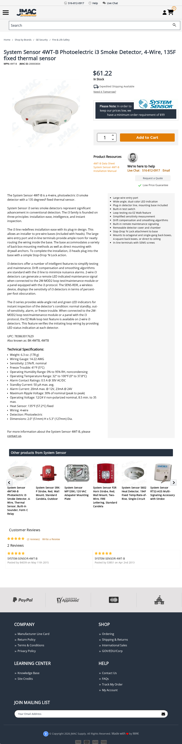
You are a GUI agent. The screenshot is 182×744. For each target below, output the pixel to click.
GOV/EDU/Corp (112, 651)
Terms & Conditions (30, 645)
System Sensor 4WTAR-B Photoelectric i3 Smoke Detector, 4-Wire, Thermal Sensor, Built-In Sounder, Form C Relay (19, 500)
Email (166, 170)
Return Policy (26, 640)
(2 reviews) (33, 539)
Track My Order (112, 684)
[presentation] (0, 614)
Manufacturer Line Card (33, 634)
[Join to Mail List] (163, 714)
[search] (173, 25)
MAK (136, 733)
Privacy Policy (26, 651)
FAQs (105, 679)
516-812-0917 (151, 170)
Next (174, 483)
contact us (14, 436)
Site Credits (25, 679)
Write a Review (51, 539)
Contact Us (109, 673)
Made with (119, 733)
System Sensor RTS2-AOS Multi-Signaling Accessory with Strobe (162, 493)
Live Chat (133, 170)
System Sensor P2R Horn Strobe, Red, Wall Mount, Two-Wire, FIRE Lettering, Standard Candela (105, 497)
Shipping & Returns (114, 640)
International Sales (114, 645)
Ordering (107, 634)
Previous (10, 483)
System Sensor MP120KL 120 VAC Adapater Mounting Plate (77, 493)
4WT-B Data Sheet (104, 163)
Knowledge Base (28, 673)
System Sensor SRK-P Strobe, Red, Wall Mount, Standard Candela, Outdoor (48, 493)
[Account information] (164, 12)
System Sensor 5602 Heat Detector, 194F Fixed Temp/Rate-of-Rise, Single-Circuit (134, 493)
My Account (109, 690)
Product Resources (107, 156)
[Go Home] (26, 12)
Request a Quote (153, 178)
